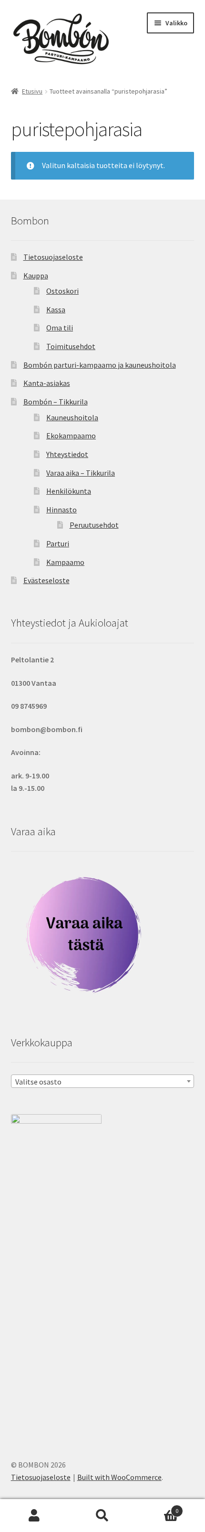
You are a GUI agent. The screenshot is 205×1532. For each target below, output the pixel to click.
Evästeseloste (46, 580)
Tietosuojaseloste (53, 257)
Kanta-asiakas (46, 383)
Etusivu (32, 91)
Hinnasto (61, 509)
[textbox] (102, 1081)
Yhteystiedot (67, 454)
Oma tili (59, 327)
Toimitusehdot (70, 346)
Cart (158, 1507)
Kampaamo (65, 562)
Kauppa (35, 275)
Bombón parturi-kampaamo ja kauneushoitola (99, 365)
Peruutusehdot (94, 525)
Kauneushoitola (72, 417)
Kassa (55, 309)
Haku (102, 1516)
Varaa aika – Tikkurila (80, 473)
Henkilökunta (68, 491)
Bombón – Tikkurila (55, 401)
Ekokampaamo (71, 435)
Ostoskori (62, 291)
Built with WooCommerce (119, 1477)
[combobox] (103, 1081)
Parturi (57, 543)
